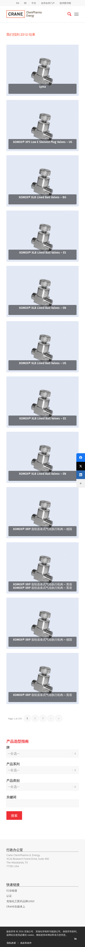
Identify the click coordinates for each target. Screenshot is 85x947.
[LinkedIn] (80, 474)
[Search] (67, 14)
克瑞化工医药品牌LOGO (20, 901)
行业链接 (11, 890)
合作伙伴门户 (48, 3)
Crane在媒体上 (15, 906)
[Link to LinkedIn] (75, 939)
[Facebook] (80, 457)
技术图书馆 (65, 3)
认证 (9, 896)
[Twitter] (80, 466)
